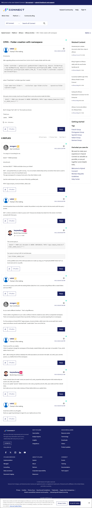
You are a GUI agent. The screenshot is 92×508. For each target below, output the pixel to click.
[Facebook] (6, 452)
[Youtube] (25, 452)
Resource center (65, 433)
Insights (34, 440)
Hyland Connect (5, 33)
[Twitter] (10, 452)
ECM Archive (10, 122)
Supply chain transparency (67, 490)
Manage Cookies (62, 503)
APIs (6, 122)
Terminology (64, 437)
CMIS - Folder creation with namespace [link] (46, 33)
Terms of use (31, 490)
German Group (77, 140)
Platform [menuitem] (15, 16)
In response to (19, 235)
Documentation (65, 467)
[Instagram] (15, 452)
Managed (6, 464)
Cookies (24, 490)
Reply (61, 129)
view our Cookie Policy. (16, 506)
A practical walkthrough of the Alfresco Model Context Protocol (80, 79)
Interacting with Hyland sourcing (59, 492)
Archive (10, 117)
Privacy (18, 490)
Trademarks (55, 490)
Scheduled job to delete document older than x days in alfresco (80, 49)
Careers (34, 460)
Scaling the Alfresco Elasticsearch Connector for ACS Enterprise (80, 94)
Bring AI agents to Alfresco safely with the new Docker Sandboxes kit (79, 64)
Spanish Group (77, 135)
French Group (76, 129)
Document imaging (9, 474)
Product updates (65, 447)
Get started (29, 2)
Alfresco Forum (76, 55)
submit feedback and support (44, 2)
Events (63, 460)
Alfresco (21, 33)
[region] (46, 503)
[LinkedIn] (20, 452)
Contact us (7, 443)
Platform (14, 33)
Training (63, 464)
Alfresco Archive (29, 33)
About (34, 464)
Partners (34, 467)
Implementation (8, 460)
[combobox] (34, 23)
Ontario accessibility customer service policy (36, 492)
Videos (63, 444)
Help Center (76, 179)
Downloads (64, 440)
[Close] (89, 503)
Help (77, 10)
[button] (5, 129)
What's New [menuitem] (5, 16)
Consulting (7, 467)
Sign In (83, 10)
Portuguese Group (78, 132)
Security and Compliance (43, 490)
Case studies (35, 433)
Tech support (64, 471)
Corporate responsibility (39, 471)
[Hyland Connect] (14, 9)
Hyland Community (66, 10)
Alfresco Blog (76, 70)
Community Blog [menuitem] (29, 16)
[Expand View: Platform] (20, 16)
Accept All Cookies (74, 503)
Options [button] (87, 33)
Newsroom (35, 474)
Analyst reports (36, 437)
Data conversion (8, 471)
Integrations (35, 444)
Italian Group (76, 138)
